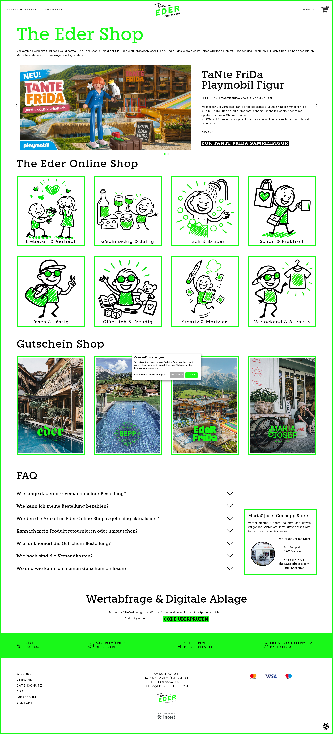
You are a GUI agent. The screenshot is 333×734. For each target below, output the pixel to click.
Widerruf (25, 674)
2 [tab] (168, 154)
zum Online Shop (48, 134)
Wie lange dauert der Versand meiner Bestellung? (71, 493)
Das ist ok (191, 375)
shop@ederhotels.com (294, 564)
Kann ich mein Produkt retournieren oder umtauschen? (77, 531)
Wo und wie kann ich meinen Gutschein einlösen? (71, 568)
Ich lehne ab (177, 375)
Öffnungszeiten (294, 568)
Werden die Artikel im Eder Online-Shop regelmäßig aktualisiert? (87, 518)
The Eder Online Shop (20, 10)
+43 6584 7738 (294, 560)
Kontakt (24, 703)
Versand (24, 680)
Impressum (26, 698)
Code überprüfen (186, 619)
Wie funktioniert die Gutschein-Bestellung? (63, 543)
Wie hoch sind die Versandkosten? (54, 556)
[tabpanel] (166, 108)
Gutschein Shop (51, 10)
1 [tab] (165, 154)
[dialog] (166, 367)
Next (316, 105)
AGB (20, 692)
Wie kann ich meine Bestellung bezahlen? (62, 506)
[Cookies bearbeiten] (326, 727)
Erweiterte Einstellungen (149, 375)
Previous (16, 105)
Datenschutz (29, 686)
